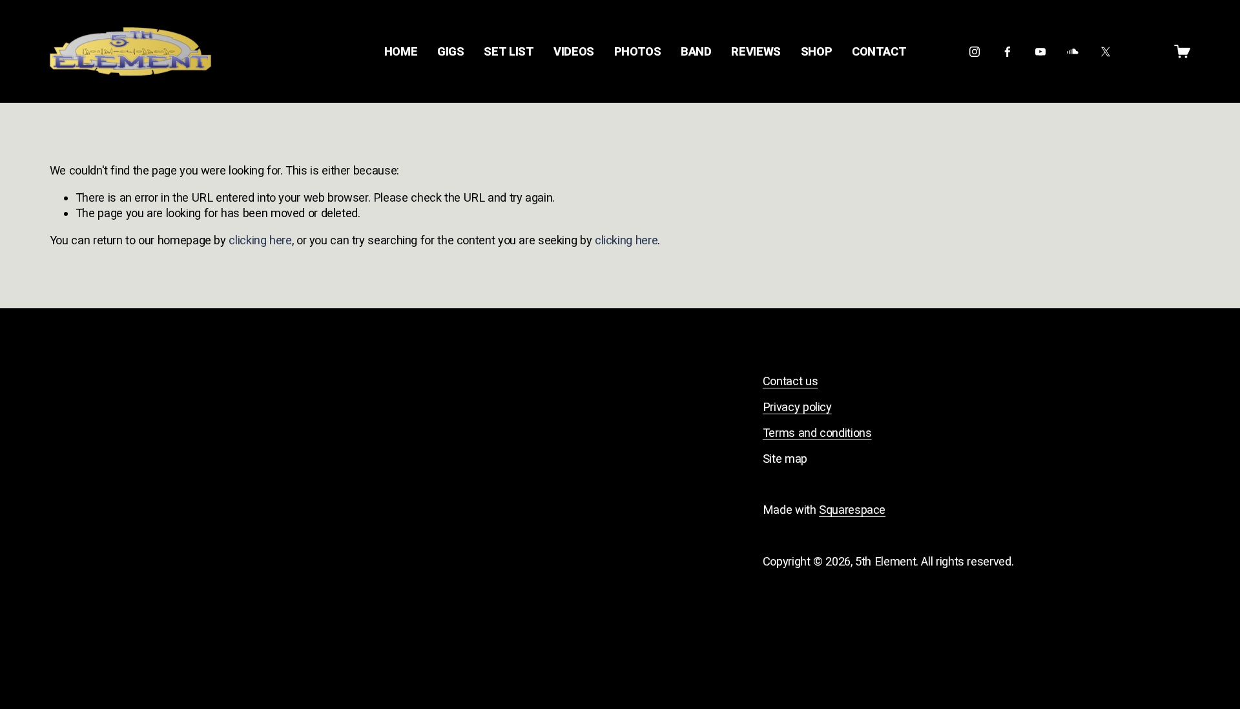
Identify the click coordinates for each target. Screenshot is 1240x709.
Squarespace (852, 509)
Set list (508, 51)
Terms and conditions (817, 432)
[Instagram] (974, 51)
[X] (1105, 51)
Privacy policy (797, 407)
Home (401, 51)
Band (696, 51)
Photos (637, 51)
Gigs (450, 51)
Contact (879, 51)
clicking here (260, 240)
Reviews (755, 51)
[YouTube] (1040, 51)
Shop (816, 51)
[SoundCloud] (1072, 51)
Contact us (790, 381)
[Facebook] (1007, 51)
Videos (573, 51)
